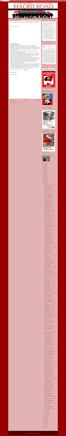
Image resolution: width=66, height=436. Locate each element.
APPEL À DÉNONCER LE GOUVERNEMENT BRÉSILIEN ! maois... (49, 302)
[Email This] (23, 69)
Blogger (39, 433)
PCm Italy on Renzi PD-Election (49, 332)
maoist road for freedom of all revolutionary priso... (49, 233)
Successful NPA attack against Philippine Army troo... (49, 393)
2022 (44, 170)
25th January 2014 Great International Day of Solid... (49, 382)
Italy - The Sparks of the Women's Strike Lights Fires (49, 409)
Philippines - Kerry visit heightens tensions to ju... (49, 198)
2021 (44, 171)
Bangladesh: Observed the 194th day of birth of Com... (49, 376)
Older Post (37, 100)
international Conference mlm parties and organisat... (49, 203)
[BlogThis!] (24, 69)
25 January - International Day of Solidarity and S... (49, 365)
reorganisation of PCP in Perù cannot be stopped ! (49, 313)
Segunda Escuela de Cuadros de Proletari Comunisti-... (49, 237)
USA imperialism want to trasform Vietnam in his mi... (49, 235)
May (45, 419)
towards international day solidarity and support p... (49, 403)
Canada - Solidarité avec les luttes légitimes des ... (49, 349)
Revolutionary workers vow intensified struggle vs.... (48, 387)
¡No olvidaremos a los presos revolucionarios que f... (49, 271)
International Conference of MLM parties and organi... (49, 207)
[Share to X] (25, 69)
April (45, 420)
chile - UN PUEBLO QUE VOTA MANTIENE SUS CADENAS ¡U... (49, 263)
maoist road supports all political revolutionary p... (49, 215)
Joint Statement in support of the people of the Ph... (49, 360)
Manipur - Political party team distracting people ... (49, 356)
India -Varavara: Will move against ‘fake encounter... (49, 280)
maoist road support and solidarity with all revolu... (49, 309)
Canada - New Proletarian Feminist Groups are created (49, 226)
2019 (44, 174)
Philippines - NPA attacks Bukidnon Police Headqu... (49, 287)
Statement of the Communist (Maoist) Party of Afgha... (48, 241)
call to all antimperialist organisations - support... (48, 250)
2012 (44, 426)
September (46, 413)
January (45, 424)
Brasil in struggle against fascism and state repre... (49, 334)
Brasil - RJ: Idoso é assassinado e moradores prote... (49, 190)
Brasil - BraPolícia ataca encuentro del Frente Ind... (49, 289)
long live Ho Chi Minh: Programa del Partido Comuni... (50, 274)
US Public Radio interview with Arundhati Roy (49, 213)
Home (25, 100)
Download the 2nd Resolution (47, 108)
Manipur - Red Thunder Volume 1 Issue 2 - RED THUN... (49, 401)
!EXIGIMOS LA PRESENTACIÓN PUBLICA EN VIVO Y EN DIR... (49, 326)
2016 (44, 178)
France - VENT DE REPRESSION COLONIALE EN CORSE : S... (49, 352)
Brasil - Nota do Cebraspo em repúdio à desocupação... (49, 187)
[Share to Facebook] (26, 69)
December (46, 183)
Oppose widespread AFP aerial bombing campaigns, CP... (49, 321)
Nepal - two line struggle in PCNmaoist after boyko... (48, 358)
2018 (44, 175)
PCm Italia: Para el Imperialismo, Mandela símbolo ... (49, 311)
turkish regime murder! (47, 252)
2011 (44, 427)
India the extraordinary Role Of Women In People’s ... (49, 196)
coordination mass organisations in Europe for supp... (49, 307)
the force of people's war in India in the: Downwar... (49, 317)
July (45, 416)
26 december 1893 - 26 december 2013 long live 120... (49, 185)
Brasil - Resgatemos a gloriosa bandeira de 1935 (49, 369)
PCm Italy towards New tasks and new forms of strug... (49, 260)
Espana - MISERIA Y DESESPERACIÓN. (47, 265)
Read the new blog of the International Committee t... (49, 296)
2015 (44, 179)
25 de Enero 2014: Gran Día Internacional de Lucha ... (48, 374)
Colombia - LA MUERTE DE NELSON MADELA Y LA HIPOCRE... (48, 329)
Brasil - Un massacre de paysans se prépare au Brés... (50, 336)
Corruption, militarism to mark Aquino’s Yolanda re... (49, 389)
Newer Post (12, 100)
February (45, 423)
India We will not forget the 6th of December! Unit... (49, 380)
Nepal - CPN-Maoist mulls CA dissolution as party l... (49, 338)
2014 (44, 181)
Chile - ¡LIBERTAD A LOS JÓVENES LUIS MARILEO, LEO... (50, 343)
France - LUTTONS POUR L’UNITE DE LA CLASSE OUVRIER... (50, 354)
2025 (44, 166)
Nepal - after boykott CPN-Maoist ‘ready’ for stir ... (49, 391)
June (45, 417)
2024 (44, 167)
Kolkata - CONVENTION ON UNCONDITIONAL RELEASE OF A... (49, 396)
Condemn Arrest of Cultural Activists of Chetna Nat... (50, 222)
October (45, 412)
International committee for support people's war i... (49, 192)
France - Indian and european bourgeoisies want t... (49, 228)
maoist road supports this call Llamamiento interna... (49, 194)
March (45, 421)
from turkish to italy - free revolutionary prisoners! (48, 205)
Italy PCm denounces (47, 297)
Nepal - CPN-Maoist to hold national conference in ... (50, 285)
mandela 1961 (46, 324)
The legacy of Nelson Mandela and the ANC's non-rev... (49, 256)
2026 (44, 164)
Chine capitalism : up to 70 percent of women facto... (49, 246)
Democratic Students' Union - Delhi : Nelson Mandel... (50, 217)
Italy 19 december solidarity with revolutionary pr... (49, 201)
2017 (44, 177)
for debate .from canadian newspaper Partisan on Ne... (49, 224)
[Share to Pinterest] (27, 69)
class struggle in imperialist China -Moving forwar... (49, 244)
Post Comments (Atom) (18, 102)
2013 (44, 182)
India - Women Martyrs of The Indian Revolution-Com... (49, 406)
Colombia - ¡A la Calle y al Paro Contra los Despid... (49, 219)
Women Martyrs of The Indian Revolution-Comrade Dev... (49, 384)
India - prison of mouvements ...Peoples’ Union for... (49, 239)
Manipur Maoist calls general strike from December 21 (49, 282)
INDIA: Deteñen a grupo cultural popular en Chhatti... (49, 371)
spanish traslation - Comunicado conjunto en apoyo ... (49, 299)
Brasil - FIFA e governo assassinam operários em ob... (50, 211)
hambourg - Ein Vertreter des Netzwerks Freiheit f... (49, 341)
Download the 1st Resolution (47, 107)
